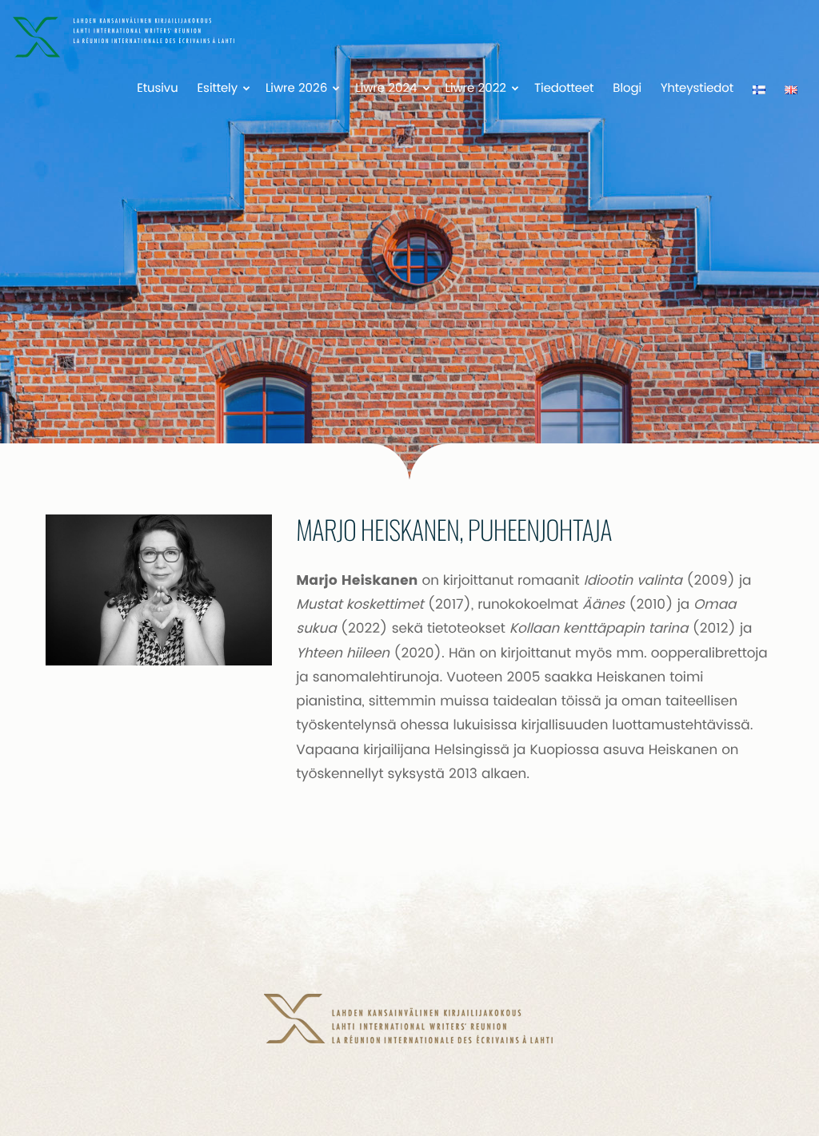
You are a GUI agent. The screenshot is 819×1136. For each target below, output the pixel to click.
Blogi (627, 89)
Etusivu (157, 89)
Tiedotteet (563, 89)
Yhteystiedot (697, 89)
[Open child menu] (246, 88)
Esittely (218, 89)
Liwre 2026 (296, 89)
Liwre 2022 (475, 89)
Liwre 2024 (386, 89)
